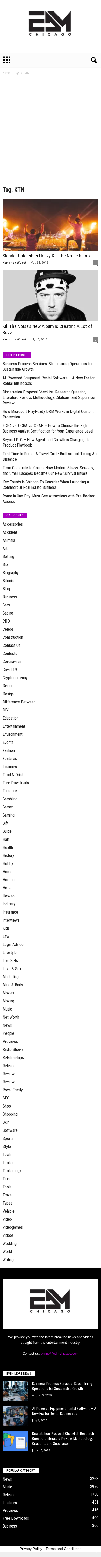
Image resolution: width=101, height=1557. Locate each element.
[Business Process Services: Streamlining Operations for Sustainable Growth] (15, 1391)
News (7, 1025)
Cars (6, 605)
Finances (10, 766)
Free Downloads (16, 782)
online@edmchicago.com (60, 1353)
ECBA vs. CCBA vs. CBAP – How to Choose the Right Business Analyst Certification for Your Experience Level (48, 428)
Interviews (11, 920)
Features (10, 758)
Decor (8, 685)
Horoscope (12, 879)
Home (6, 73)
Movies (8, 992)
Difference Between (19, 702)
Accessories (13, 524)
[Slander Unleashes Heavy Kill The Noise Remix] (50, 225)
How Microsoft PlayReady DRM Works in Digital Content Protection (48, 414)
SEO (6, 1098)
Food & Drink (13, 774)
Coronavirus (12, 661)
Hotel (7, 887)
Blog (6, 588)
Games (8, 807)
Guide (7, 831)
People (8, 1033)
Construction (13, 637)
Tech (7, 1154)
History (8, 855)
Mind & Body (13, 984)
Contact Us (11, 645)
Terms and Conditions (63, 1549)
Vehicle (9, 1211)
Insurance (10, 912)
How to (9, 895)
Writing (8, 1259)
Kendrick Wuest (14, 262)
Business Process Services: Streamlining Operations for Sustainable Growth (48, 366)
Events (8, 742)
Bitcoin (8, 580)
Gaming (9, 815)
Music (7, 1009)
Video (7, 1219)
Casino (8, 613)
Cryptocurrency (15, 677)
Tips (6, 1178)
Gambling (10, 798)
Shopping (10, 1114)
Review (9, 1073)
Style (7, 1146)
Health (8, 847)
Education (10, 718)
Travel (7, 1195)
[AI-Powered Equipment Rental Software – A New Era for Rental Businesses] (15, 1416)
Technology (12, 1170)
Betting (8, 556)
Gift (5, 823)
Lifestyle (10, 952)
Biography (11, 572)
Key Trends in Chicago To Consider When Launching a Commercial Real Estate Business (46, 484)
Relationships (13, 1057)
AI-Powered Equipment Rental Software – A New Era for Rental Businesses (49, 380)
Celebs (8, 629)
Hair (6, 839)
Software (10, 1130)
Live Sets (10, 960)
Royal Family (13, 1089)
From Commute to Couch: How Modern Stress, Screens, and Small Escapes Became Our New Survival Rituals (48, 470)
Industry (9, 904)
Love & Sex (12, 968)
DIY (6, 710)
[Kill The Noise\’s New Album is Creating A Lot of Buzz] (50, 295)
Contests (10, 653)
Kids (6, 928)
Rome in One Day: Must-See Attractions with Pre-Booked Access (49, 499)
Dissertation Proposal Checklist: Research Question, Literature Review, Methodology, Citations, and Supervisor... (63, 1439)
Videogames (13, 1227)
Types (7, 1203)
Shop (7, 1106)
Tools (7, 1186)
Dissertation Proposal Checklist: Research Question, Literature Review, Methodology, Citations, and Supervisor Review (49, 397)
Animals (9, 540)
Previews (10, 1041)
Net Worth (11, 1017)
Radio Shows (13, 1049)
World (7, 1251)
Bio (5, 564)
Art (5, 548)
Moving (8, 1001)
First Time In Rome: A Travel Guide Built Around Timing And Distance (50, 456)
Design (8, 693)
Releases (10, 1065)
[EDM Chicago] (50, 26)
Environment (13, 734)
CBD (6, 621)
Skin (6, 1122)
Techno (9, 1162)
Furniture (10, 790)
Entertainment (14, 726)
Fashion (9, 750)
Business (10, 596)
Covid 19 (10, 669)
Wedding (10, 1243)
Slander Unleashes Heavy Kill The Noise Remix (46, 256)
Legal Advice (13, 944)
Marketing (11, 976)
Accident (10, 532)
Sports (8, 1138)
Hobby (8, 863)
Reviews (9, 1081)
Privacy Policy (31, 1549)
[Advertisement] (50, 132)
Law (6, 936)
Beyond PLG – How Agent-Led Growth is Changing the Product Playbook (47, 442)
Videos (8, 1235)
